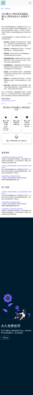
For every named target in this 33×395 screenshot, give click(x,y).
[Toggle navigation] (30, 2)
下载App (5, 338)
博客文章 (7, 8)
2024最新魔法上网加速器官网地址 (11, 176)
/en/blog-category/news (9, 100)
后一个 (29, 103)
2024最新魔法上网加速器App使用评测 (12, 157)
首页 (2, 8)
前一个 (3, 103)
